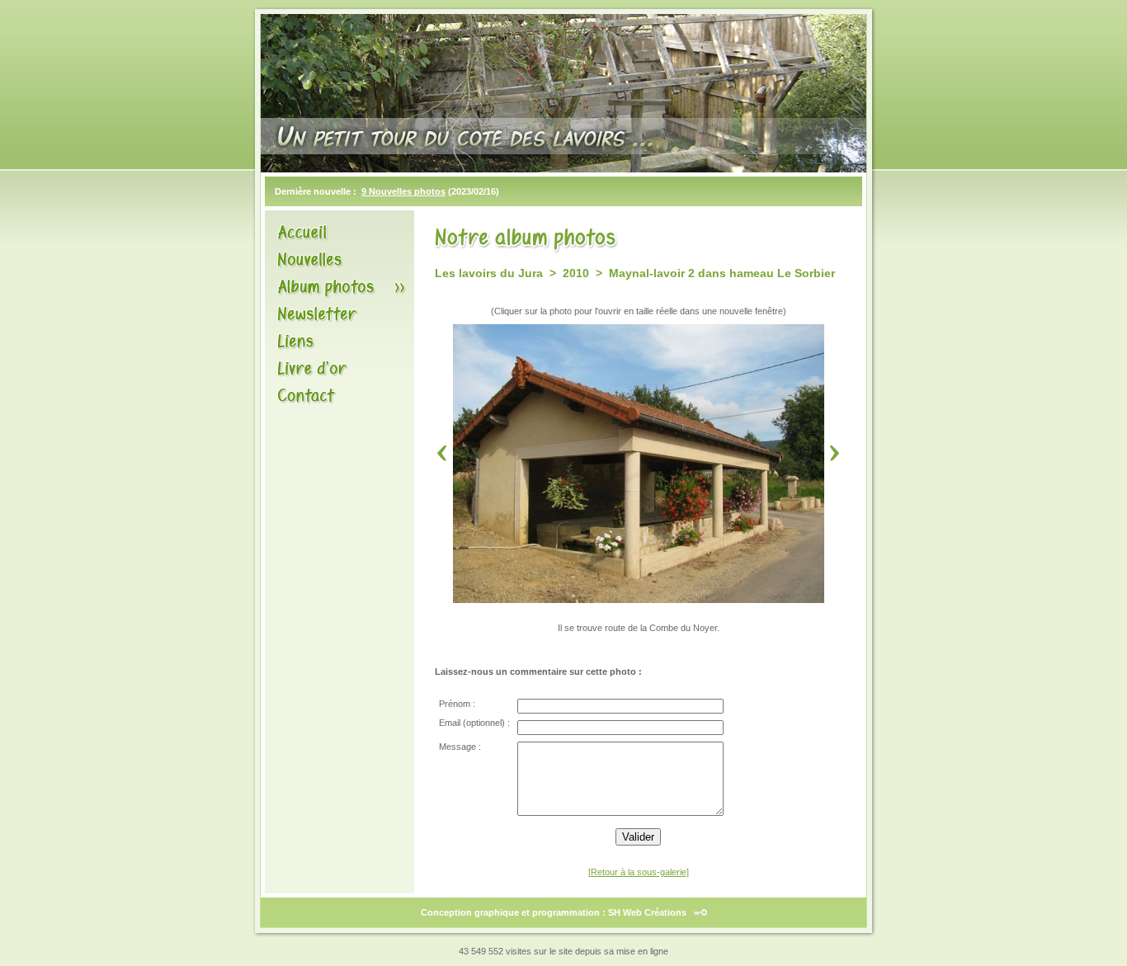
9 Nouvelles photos (403, 191)
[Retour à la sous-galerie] (638, 872)
